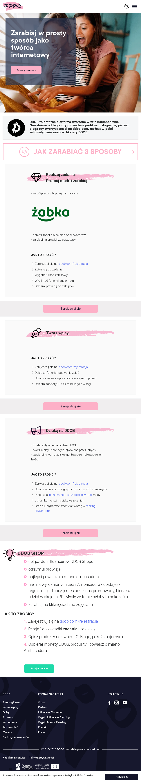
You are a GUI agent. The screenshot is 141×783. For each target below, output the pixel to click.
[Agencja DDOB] (126, 6)
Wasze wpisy (10, 707)
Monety (7, 732)
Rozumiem (122, 776)
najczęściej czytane (79, 495)
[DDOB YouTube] (124, 705)
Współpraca (10, 722)
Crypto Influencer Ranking (54, 717)
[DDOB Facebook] (110, 705)
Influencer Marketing (50, 712)
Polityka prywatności (41, 757)
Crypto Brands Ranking (52, 722)
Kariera (42, 707)
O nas (41, 702)
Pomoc (42, 732)
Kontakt (42, 727)
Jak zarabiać (10, 727)
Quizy (6, 712)
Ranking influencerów (16, 737)
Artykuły (8, 717)
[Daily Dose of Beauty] (13, 6)
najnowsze (56, 495)
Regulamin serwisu (14, 757)
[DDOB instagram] (116, 705)
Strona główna (11, 702)
